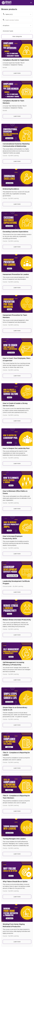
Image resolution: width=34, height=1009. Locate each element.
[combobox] (17, 14)
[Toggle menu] (31, 2)
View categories (17, 36)
